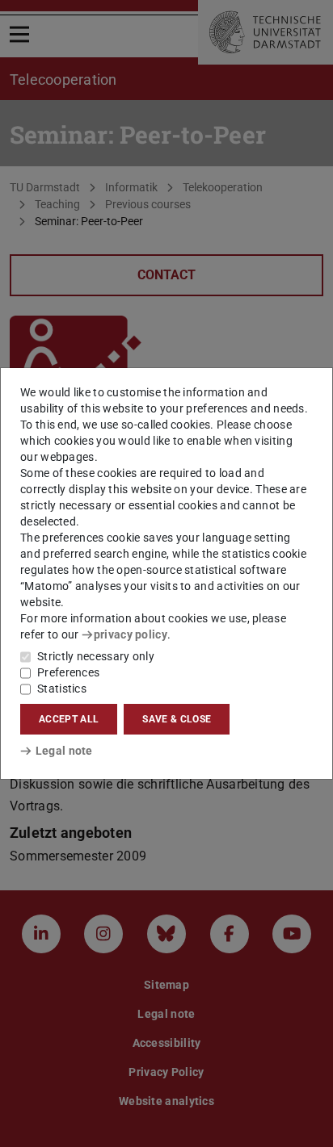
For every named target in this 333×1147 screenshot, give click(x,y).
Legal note (64, 750)
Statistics (61, 688)
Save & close (176, 719)
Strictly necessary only (95, 656)
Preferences (68, 672)
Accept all (69, 719)
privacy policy (130, 634)
